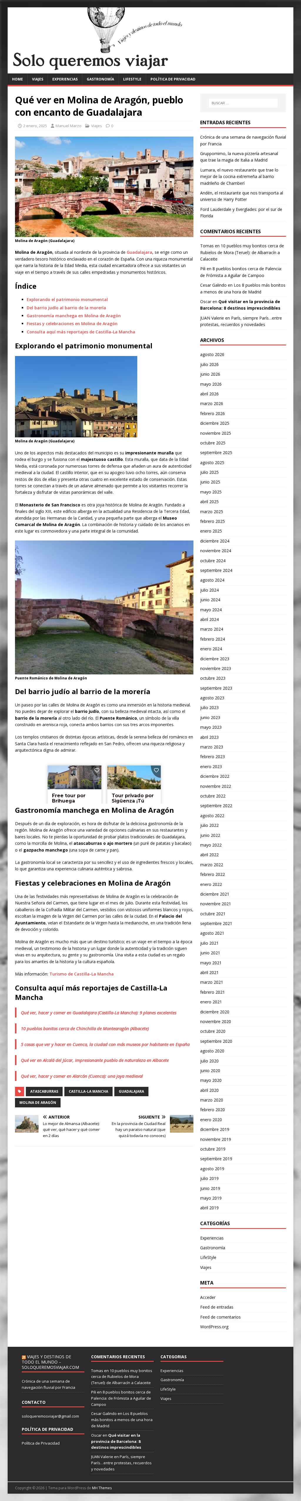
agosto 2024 (212, 580)
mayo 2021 (211, 963)
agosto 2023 (212, 698)
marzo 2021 (211, 982)
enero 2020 (211, 1119)
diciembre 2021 (214, 894)
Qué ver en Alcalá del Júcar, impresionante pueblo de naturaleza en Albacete (95, 1060)
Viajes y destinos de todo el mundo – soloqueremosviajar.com (50, 1362)
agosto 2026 (212, 354)
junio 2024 (210, 599)
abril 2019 (209, 1207)
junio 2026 (210, 374)
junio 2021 (210, 953)
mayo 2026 (211, 384)
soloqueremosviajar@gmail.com (50, 1416)
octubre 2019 (212, 1149)
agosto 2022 (212, 815)
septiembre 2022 (216, 805)
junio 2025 (210, 482)
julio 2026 (209, 364)
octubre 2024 (212, 560)
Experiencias (65, 79)
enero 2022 (211, 884)
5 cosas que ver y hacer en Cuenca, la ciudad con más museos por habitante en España (105, 1044)
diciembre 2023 (214, 658)
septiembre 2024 (216, 570)
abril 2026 (209, 394)
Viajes (37, 79)
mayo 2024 (211, 609)
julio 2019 (209, 1178)
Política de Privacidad (41, 1443)
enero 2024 (211, 649)
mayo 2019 (211, 1198)
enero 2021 (211, 1002)
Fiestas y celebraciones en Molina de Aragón (72, 323)
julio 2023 (209, 707)
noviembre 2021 (215, 903)
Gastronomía (100, 79)
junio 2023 (210, 717)
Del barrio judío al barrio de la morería (66, 307)
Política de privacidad (172, 79)
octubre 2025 (212, 443)
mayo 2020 (211, 1080)
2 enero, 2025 (35, 125)
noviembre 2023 (215, 668)
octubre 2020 (212, 1031)
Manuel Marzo (68, 125)
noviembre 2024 (215, 550)
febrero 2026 (212, 413)
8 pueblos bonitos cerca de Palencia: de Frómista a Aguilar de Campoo (121, 1398)
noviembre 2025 (215, 433)
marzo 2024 (211, 629)
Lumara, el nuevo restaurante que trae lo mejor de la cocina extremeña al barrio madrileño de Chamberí (239, 176)
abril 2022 (209, 854)
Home (17, 79)
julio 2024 (209, 590)
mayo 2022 (211, 845)
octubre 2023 (212, 678)
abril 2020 (209, 1090)
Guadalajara (139, 252)
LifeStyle (132, 79)
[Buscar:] (243, 103)
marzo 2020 (211, 1100)
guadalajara (131, 1091)
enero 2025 (211, 531)
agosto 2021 (212, 933)
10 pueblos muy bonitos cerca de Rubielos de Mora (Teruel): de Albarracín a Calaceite (242, 252)
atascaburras (44, 1091)
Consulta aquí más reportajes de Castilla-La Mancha (81, 332)
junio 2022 (210, 835)
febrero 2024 (212, 639)
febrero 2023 (212, 756)
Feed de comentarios (220, 1317)
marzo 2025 (211, 511)
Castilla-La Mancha (88, 1091)
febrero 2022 (212, 874)
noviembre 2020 (215, 1021)
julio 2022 (209, 825)
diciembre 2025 (214, 423)
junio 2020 (210, 1070)
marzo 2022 (211, 864)
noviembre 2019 (215, 1139)
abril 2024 (209, 619)
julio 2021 (209, 943)
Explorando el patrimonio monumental (67, 299)
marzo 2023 (211, 747)
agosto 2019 (212, 1168)
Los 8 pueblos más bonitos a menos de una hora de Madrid (122, 1419)
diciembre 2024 (214, 541)
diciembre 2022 (214, 776)
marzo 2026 (211, 403)
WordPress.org (214, 1326)
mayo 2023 (211, 727)
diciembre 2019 (214, 1129)
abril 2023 (209, 737)
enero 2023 (211, 766)
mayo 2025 (211, 492)
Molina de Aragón (37, 1102)
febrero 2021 (212, 992)
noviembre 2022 (215, 786)
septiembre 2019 (216, 1158)
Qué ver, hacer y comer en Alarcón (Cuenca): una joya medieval (82, 1076)
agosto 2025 (212, 462)
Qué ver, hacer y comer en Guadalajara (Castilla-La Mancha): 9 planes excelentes (98, 1012)
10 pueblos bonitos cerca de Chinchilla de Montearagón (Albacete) (85, 1028)
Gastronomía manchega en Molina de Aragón (74, 315)
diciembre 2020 (214, 1012)
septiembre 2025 (216, 452)
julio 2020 (209, 1061)
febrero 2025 (212, 521)
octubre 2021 (212, 913)
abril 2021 (209, 972)
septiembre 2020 (216, 1041)
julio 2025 (209, 472)
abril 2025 (209, 501)
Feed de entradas (216, 1307)
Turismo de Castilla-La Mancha (81, 974)
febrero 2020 (212, 1109)
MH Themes (102, 1487)
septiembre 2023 (216, 688)
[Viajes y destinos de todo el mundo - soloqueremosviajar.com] (151, 70)
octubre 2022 (212, 796)
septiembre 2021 (216, 923)
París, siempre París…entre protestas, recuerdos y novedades (121, 1463)
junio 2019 (210, 1188)
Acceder (207, 1297)
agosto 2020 (212, 1051)
